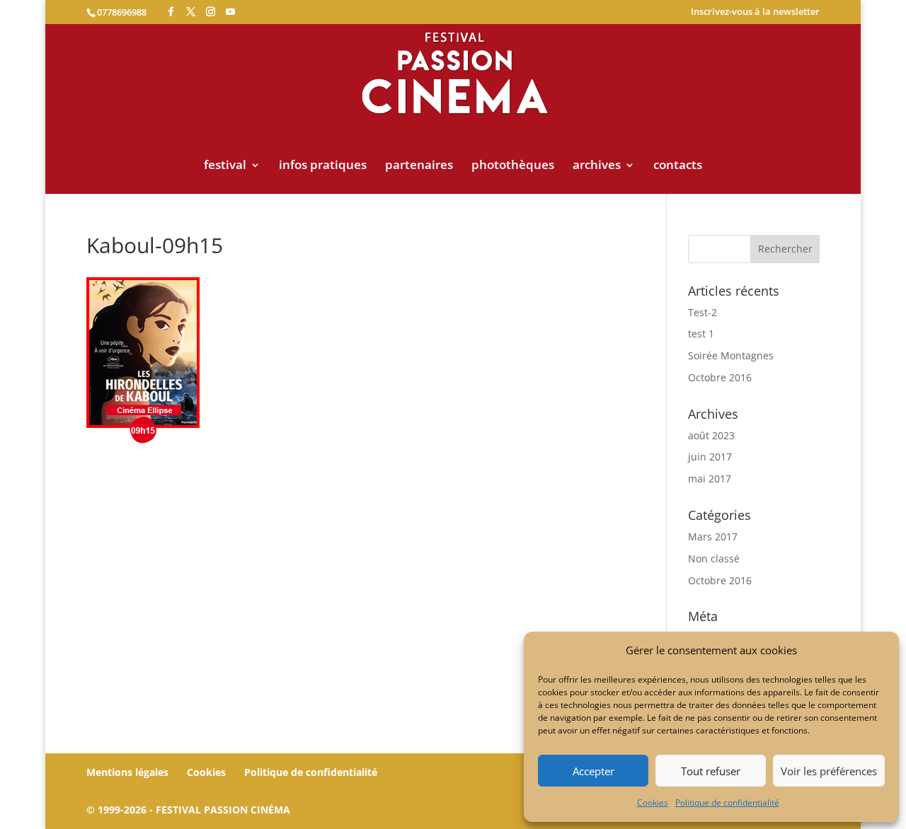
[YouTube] (230, 12)
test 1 (701, 333)
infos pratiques (323, 166)
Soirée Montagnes (731, 355)
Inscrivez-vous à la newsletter (755, 12)
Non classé (714, 558)
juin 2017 (710, 456)
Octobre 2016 (720, 377)
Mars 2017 (713, 536)
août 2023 (711, 435)
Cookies (652, 802)
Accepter (593, 771)
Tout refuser (710, 771)
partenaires (419, 166)
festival (225, 166)
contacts (677, 166)
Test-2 (702, 312)
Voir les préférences (829, 771)
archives (597, 166)
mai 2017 (709, 478)
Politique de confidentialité (727, 802)
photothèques (512, 166)
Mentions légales (127, 772)
